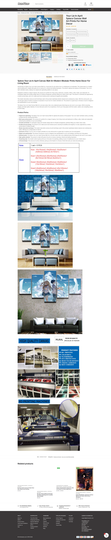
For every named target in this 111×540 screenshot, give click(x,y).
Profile (85, 4)
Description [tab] (49, 76)
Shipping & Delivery (34, 519)
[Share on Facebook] (69, 69)
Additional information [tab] (59, 76)
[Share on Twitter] (72, 69)
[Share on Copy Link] (83, 69)
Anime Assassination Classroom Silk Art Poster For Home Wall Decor (65, 488)
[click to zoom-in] (40, 33)
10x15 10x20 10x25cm (71, 31)
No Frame (73, 40)
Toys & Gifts (58, 525)
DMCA (19, 519)
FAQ (18, 527)
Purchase (91, 4)
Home (19, 12)
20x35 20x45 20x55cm (82, 31)
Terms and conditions (23, 523)
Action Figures (59, 518)
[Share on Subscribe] (79, 69)
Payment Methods (34, 521)
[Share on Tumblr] (81, 69)
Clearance (45, 524)
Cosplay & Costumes (61, 519)
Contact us (20, 525)
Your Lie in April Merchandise (36, 12)
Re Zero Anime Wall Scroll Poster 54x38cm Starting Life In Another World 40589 (45, 495)
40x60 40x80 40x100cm (83, 34)
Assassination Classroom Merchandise (62, 486)
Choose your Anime (25, 12)
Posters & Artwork (57, 456)
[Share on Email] (76, 69)
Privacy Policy (21, 521)
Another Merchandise (22, 485)
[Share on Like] (67, 69)
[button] (61, 33)
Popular (45, 521)
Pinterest (71, 519)
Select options (26, 501)
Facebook (71, 518)
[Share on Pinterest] (74, 69)
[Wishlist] (33, 469)
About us (20, 518)
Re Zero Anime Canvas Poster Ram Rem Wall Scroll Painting (26, 488)
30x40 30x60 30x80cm (71, 34)
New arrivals (46, 523)
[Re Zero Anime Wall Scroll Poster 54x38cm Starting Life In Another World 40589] (46, 478)
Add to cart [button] (45, 501)
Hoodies (58, 523)
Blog (44, 528)
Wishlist (45, 526)
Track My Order (34, 518)
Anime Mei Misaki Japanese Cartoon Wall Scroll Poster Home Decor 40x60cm (84, 496)
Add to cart (82, 46)
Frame (68, 40)
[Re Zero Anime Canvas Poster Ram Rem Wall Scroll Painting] (26, 475)
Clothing (58, 521)
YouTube (71, 521)
